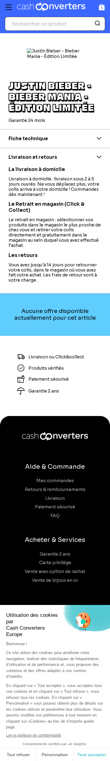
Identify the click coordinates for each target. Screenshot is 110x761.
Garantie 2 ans (55, 554)
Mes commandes (55, 480)
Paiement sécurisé (55, 507)
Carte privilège (55, 562)
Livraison (55, 498)
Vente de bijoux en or (55, 580)
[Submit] (98, 23)
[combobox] (55, 24)
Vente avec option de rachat (55, 571)
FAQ (55, 515)
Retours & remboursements (55, 489)
